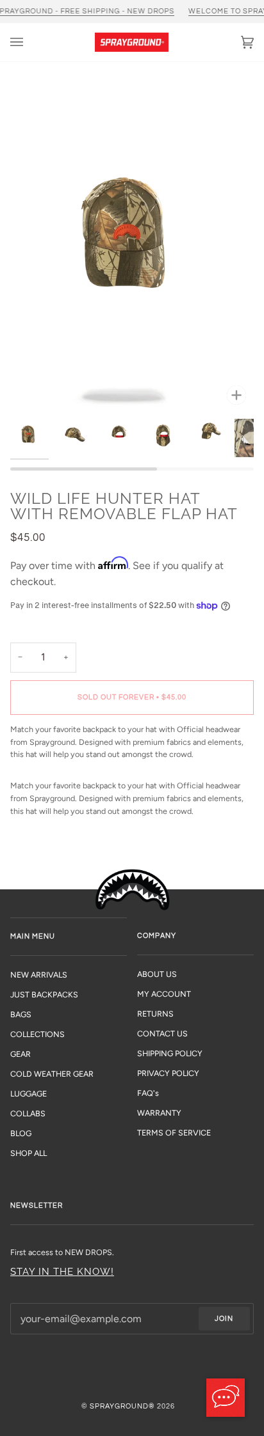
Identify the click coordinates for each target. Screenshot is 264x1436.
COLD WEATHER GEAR (52, 1074)
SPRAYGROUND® (122, 1406)
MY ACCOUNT (164, 994)
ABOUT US (157, 974)
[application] (225, 1397)
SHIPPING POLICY (169, 1053)
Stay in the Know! (62, 1271)
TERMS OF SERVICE (174, 1132)
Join (224, 1318)
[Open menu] (29, 42)
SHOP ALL (28, 1153)
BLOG (20, 1133)
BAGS (20, 1014)
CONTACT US (162, 1033)
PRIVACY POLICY (168, 1073)
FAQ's (148, 1093)
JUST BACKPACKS (44, 994)
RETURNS (155, 1013)
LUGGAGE (28, 1093)
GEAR (20, 1054)
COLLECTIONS (37, 1034)
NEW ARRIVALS (38, 974)
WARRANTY (159, 1113)
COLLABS (27, 1113)
